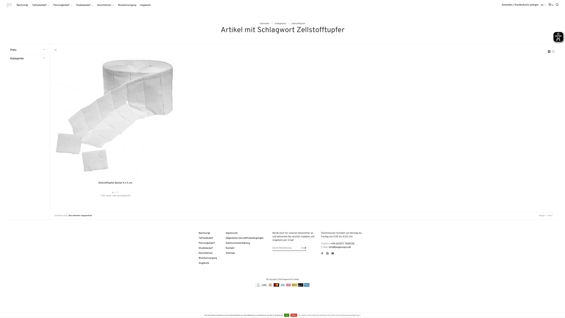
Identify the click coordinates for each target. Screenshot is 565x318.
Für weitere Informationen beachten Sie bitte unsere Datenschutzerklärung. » (329, 315)
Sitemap (230, 253)
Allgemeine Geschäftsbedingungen (245, 238)
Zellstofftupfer (298, 23)
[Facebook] (322, 253)
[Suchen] (557, 5)
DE (542, 5)
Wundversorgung (127, 5)
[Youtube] (332, 253)
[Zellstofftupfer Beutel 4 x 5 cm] (115, 116)
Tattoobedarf (39, 5)
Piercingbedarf (61, 5)
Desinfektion (104, 5)
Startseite (264, 23)
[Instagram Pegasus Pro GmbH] (327, 253)
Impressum (232, 233)
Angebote (145, 5)
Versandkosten (124, 195)
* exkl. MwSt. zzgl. (108, 195)
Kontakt (230, 248)
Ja (287, 315)
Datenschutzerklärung (238, 243)
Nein (294, 315)
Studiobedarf (83, 5)
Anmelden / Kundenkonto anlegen (520, 5)
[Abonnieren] (302, 248)
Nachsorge (22, 5)
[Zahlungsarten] (258, 286)
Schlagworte (280, 23)
